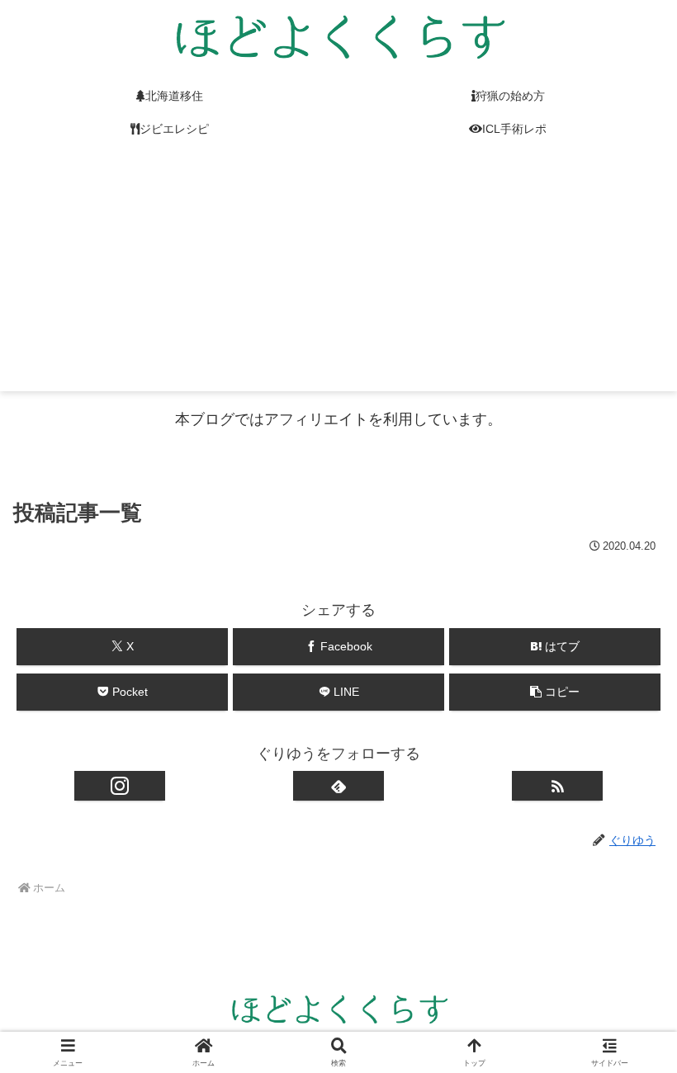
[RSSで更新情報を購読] (557, 785)
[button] (554, 692)
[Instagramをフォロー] (119, 785)
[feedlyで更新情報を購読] (338, 785)
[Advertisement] (338, 275)
